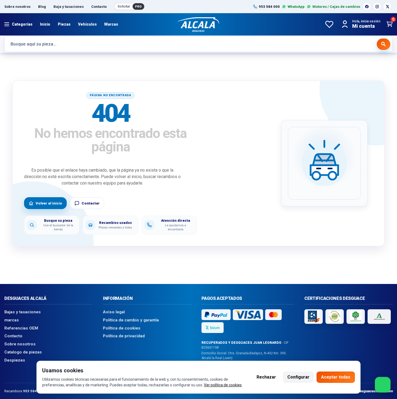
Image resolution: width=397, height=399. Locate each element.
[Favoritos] (329, 24)
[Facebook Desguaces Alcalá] (366, 6)
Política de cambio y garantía (131, 320)
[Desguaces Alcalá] (198, 24)
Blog (42, 6)
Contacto (99, 6)
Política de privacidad (124, 336)
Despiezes (14, 360)
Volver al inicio (49, 203)
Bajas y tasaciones (22, 312)
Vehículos (87, 24)
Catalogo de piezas (23, 351)
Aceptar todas (335, 377)
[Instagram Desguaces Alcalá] (377, 6)
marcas (11, 320)
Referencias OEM (21, 327)
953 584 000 (33, 391)
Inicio (45, 24)
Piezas (64, 24)
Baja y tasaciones (68, 6)
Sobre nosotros (17, 6)
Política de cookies (121, 327)
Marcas (111, 24)
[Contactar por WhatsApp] (383, 385)
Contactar (91, 203)
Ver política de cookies (223, 385)
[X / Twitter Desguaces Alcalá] (387, 6)
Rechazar (266, 377)
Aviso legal (114, 312)
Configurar (298, 377)
